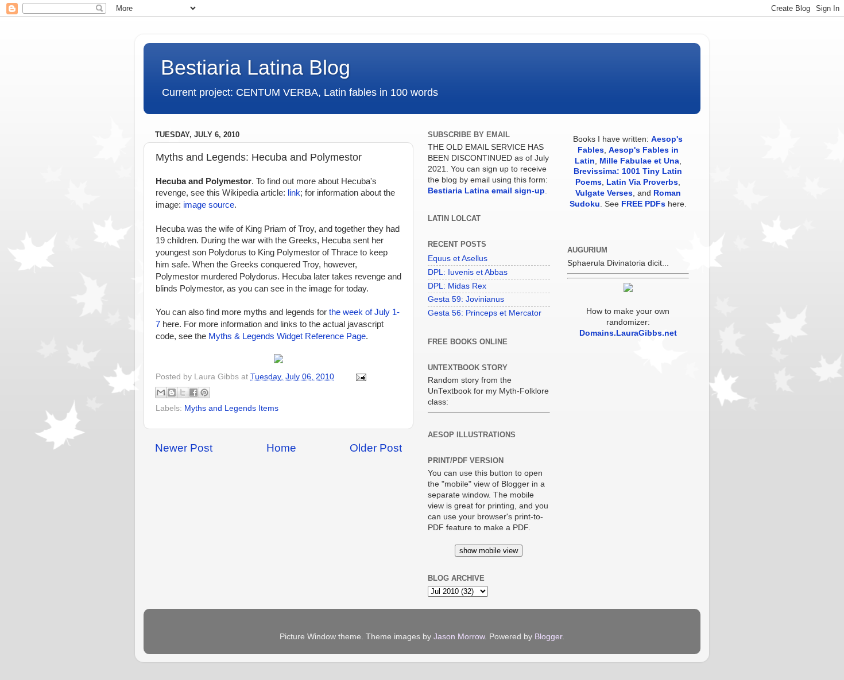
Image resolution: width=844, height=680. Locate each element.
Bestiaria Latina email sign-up (486, 190)
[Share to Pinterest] (204, 392)
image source (208, 204)
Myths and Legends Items (231, 408)
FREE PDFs (643, 204)
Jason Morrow (459, 636)
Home (281, 448)
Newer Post (183, 448)
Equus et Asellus (457, 258)
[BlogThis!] (171, 392)
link (294, 192)
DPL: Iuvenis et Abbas (468, 272)
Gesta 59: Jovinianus (466, 299)
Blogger (548, 636)
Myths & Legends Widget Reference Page (287, 336)
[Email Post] (359, 376)
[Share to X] (182, 392)
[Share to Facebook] (193, 392)
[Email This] (161, 392)
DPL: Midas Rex (457, 286)
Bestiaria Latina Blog (255, 67)
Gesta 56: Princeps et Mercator (484, 313)
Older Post (376, 448)
